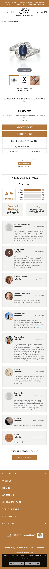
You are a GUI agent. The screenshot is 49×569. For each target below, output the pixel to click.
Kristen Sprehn (20, 277)
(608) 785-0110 (24, 91)
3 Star (21, 195)
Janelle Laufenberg (22, 293)
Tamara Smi (19, 337)
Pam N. (17, 369)
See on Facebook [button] (37, 4)
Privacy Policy (22, 548)
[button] (38, 12)
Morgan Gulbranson (22, 224)
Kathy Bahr (19, 250)
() (43, 190)
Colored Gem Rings (11, 21)
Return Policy (10, 548)
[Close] (46, 3)
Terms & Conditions (37, 548)
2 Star (21, 197)
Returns (36, 151)
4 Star (20, 192)
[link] (8, 12)
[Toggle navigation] (3, 11)
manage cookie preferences (22, 558)
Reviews (24, 184)
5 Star (21, 190)
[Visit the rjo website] (8, 535)
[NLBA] (40, 535)
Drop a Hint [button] (24, 134)
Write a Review (24, 458)
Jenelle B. (18, 393)
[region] (24, 51)
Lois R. (17, 435)
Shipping (13, 151)
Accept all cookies (32, 563)
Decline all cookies (16, 563)
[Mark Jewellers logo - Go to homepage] (24, 12)
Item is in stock (24, 163)
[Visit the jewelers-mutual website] (29, 535)
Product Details (24, 177)
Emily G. (17, 418)
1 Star (21, 199)
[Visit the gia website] (17, 535)
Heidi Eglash (19, 313)
